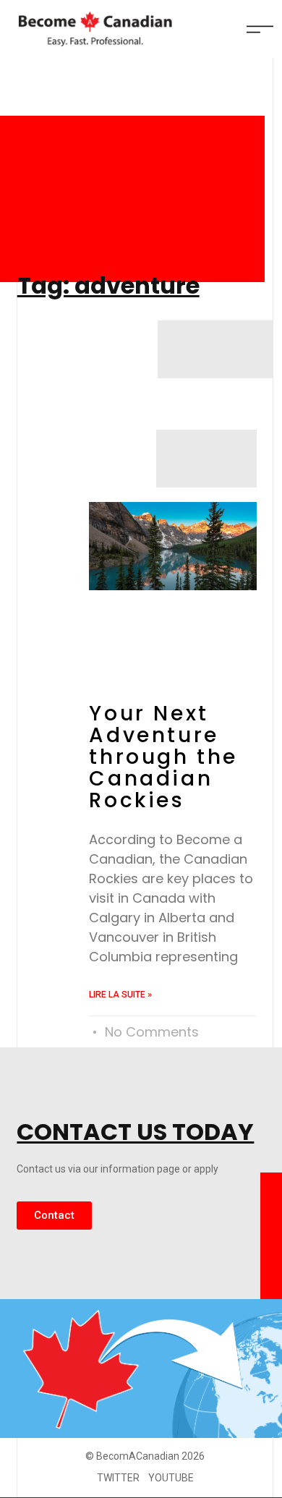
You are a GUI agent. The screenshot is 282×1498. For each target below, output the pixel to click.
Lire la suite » (120, 995)
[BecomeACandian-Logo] (92, 29)
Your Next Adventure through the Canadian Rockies (163, 756)
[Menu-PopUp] (260, 29)
